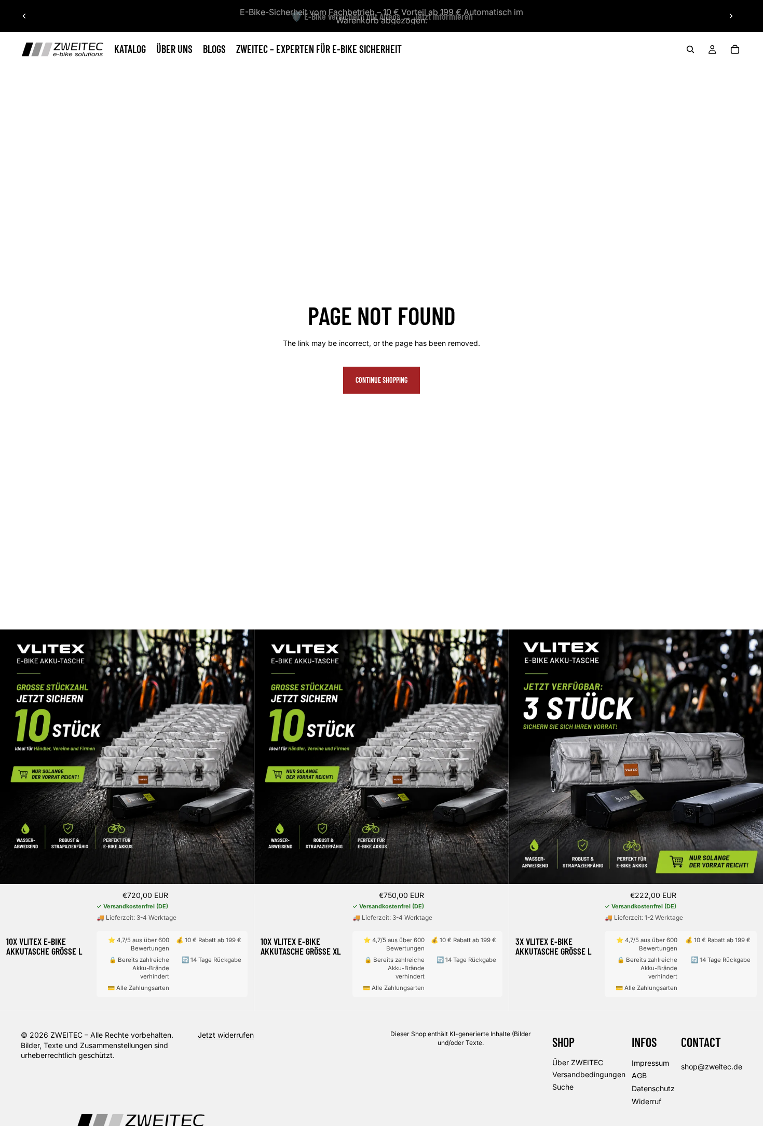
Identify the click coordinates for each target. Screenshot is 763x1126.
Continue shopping (381, 380)
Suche (563, 1086)
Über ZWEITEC (577, 1062)
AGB (639, 1075)
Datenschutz (653, 1088)
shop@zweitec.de (711, 1066)
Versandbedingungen (588, 1074)
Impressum (650, 1062)
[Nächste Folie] (730, 16)
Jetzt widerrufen (226, 1034)
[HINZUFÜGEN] (238, 868)
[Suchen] (690, 49)
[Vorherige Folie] (24, 16)
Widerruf (646, 1101)
